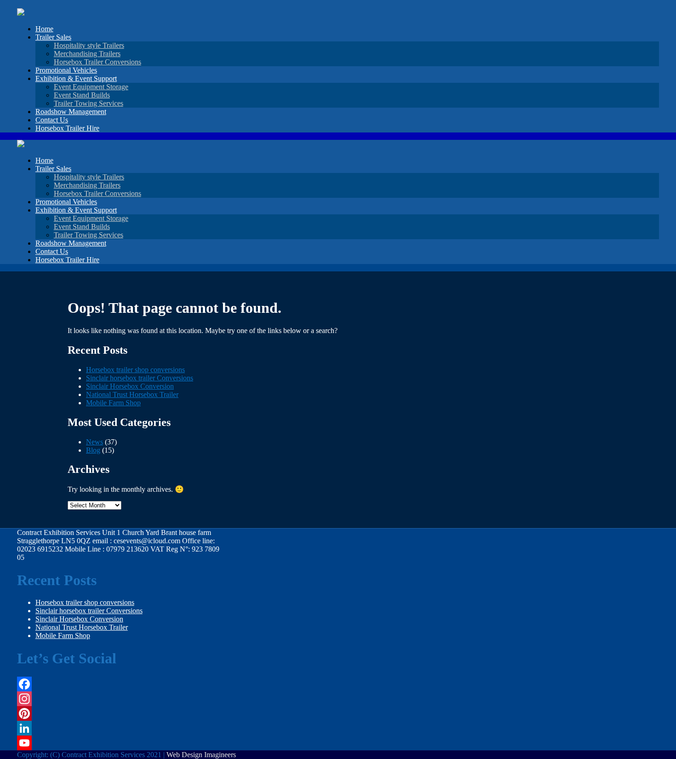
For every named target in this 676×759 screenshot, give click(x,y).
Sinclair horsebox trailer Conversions (139, 378)
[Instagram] (121, 698)
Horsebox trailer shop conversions (135, 370)
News (94, 442)
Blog (93, 450)
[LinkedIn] (121, 728)
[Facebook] (121, 684)
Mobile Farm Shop (113, 403)
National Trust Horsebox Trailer (132, 394)
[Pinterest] (121, 713)
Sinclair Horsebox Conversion (130, 386)
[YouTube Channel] (121, 743)
